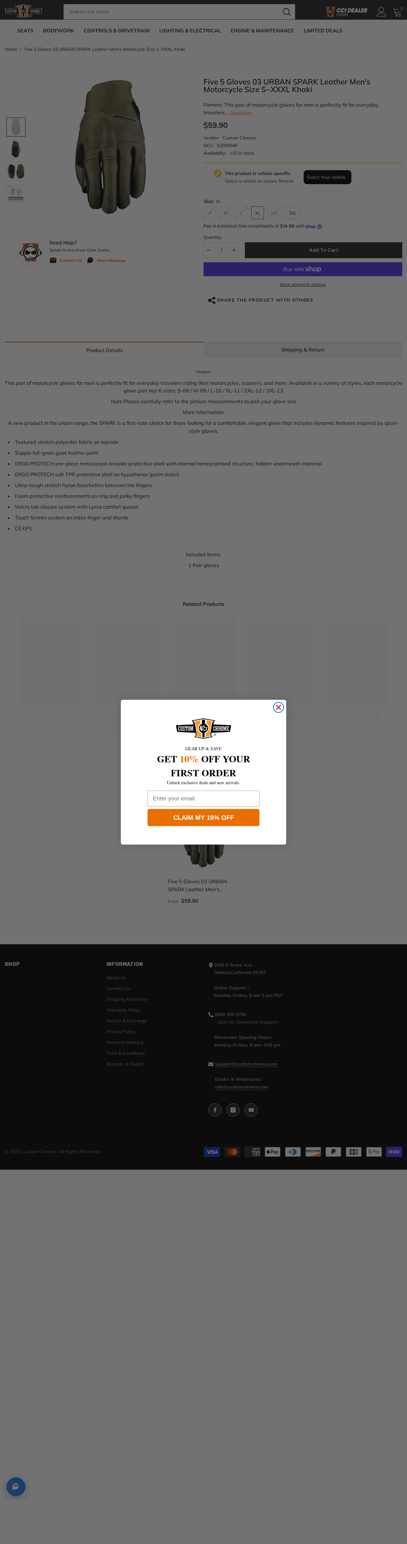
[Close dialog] (278, 707)
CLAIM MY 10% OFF (203, 817)
